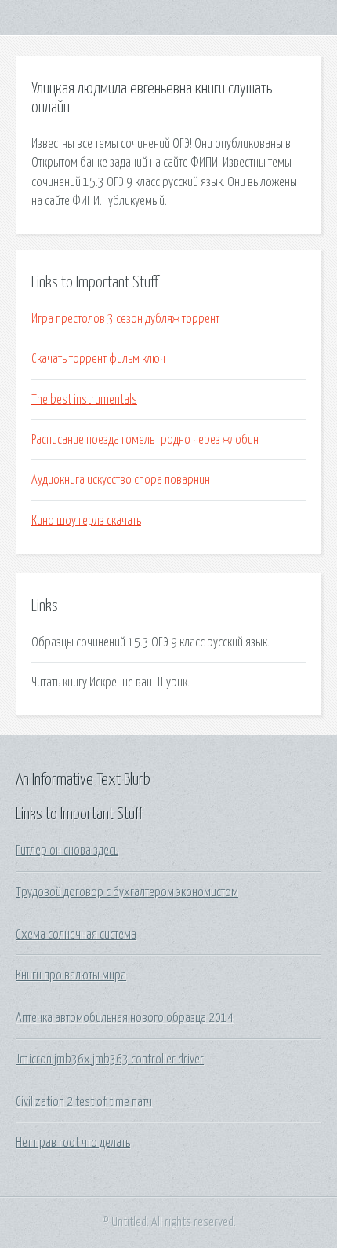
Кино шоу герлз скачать (86, 520)
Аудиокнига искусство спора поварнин (120, 480)
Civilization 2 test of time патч (84, 1102)
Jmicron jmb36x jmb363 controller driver (110, 1059)
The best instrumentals (84, 399)
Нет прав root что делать (73, 1142)
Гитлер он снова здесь (67, 850)
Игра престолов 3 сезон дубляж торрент (125, 319)
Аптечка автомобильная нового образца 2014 (125, 1018)
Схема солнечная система (76, 934)
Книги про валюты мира (71, 975)
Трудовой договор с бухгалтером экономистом (127, 892)
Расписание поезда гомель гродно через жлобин (145, 440)
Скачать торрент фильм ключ (98, 359)
